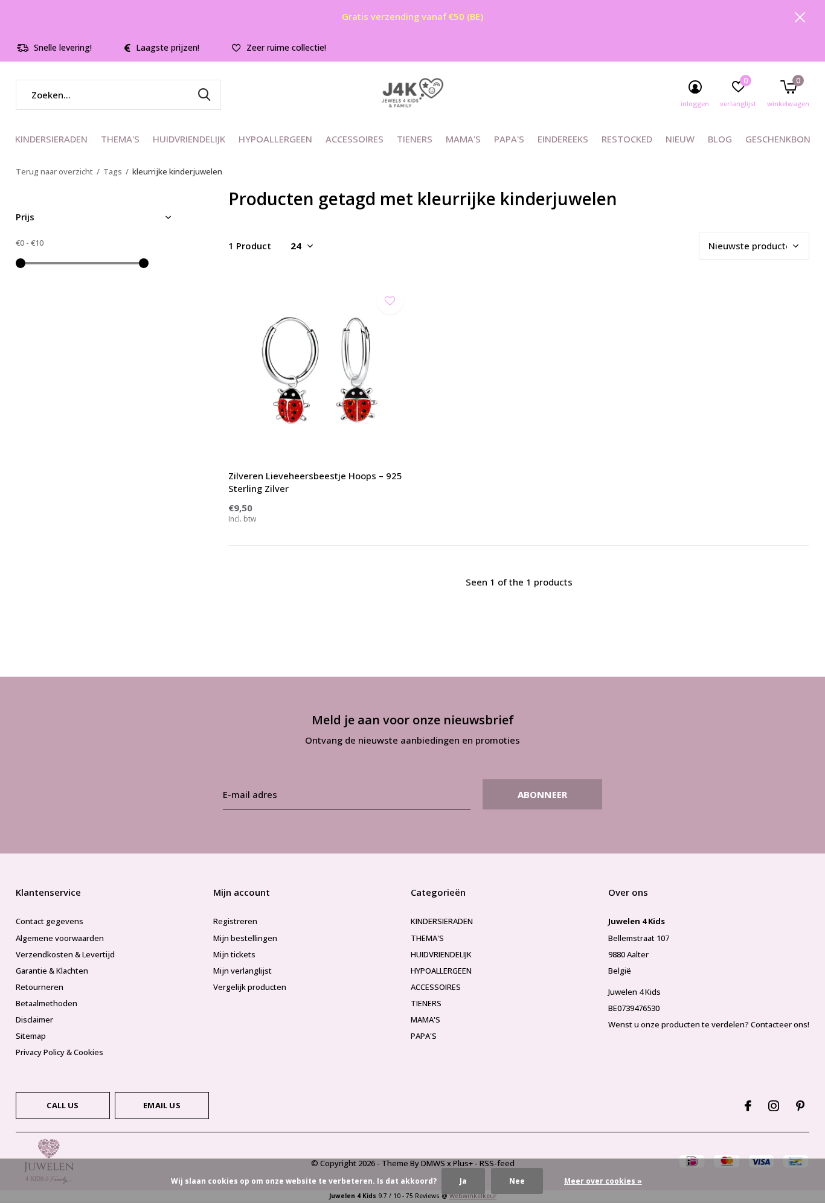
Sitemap (31, 1035)
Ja (463, 1181)
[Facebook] (748, 1106)
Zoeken (204, 95)
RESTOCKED (627, 139)
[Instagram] (773, 1106)
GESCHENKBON (778, 139)
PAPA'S (509, 139)
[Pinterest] (800, 1106)
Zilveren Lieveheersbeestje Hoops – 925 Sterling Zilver (315, 482)
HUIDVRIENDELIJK (189, 139)
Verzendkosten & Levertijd (65, 954)
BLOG (720, 139)
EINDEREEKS (563, 139)
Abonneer (543, 794)
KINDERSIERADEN (51, 139)
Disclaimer (34, 1019)
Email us (161, 1105)
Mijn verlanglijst (242, 970)
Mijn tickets (234, 954)
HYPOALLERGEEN (275, 139)
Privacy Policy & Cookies (59, 1052)
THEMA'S (120, 139)
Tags (112, 171)
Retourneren (39, 986)
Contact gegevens (49, 921)
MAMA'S (463, 139)
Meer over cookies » (603, 1181)
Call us (63, 1105)
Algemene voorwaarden (60, 938)
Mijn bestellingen (245, 938)
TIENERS (414, 139)
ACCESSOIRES (355, 139)
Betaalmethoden (46, 1003)
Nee (517, 1181)
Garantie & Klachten (52, 970)
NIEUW (680, 139)
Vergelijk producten (249, 986)
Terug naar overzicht (54, 171)
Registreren (235, 921)
